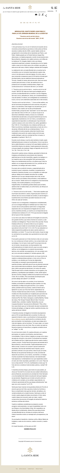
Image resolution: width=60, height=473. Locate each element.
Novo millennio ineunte (18, 319)
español (51, 11)
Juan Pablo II (8, 12)
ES (27, 22)
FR (30, 22)
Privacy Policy (39, 468)
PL (36, 22)
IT (33, 22)
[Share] (50, 16)
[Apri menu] (55, 8)
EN (24, 22)
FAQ (17, 468)
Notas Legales (22, 468)
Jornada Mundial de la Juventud (33, 12)
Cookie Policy (31, 468)
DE (21, 22)
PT (39, 22)
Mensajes (16, 12)
